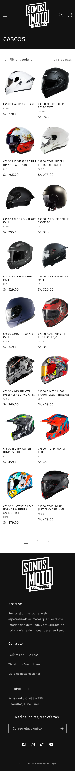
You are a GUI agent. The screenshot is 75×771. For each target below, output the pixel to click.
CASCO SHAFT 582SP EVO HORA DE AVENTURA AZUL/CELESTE (18, 509)
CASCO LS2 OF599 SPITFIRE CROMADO (54, 221)
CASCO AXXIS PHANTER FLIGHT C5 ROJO (51, 335)
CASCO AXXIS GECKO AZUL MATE (19, 335)
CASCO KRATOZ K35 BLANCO (20, 104)
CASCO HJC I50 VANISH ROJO (52, 450)
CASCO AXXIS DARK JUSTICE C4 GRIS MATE (51, 508)
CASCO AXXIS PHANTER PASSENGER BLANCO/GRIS (19, 393)
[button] (5, 14)
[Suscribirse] (61, 728)
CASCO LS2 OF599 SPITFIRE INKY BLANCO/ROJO (19, 163)
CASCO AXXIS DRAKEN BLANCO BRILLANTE (51, 163)
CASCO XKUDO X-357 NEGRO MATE (19, 221)
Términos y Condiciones (24, 664)
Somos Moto (31, 763)
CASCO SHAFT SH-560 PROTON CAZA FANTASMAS (54, 393)
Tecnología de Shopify (46, 763)
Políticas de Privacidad (23, 655)
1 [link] (26, 541)
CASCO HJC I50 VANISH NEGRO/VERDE (17, 450)
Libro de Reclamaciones (24, 673)
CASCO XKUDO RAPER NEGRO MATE (51, 106)
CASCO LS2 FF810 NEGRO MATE (18, 278)
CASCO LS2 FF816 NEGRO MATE (53, 278)
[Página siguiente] (48, 540)
